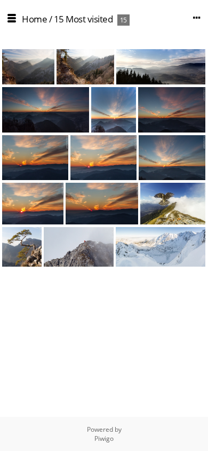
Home (34, 19)
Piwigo (104, 438)
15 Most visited (83, 19)
